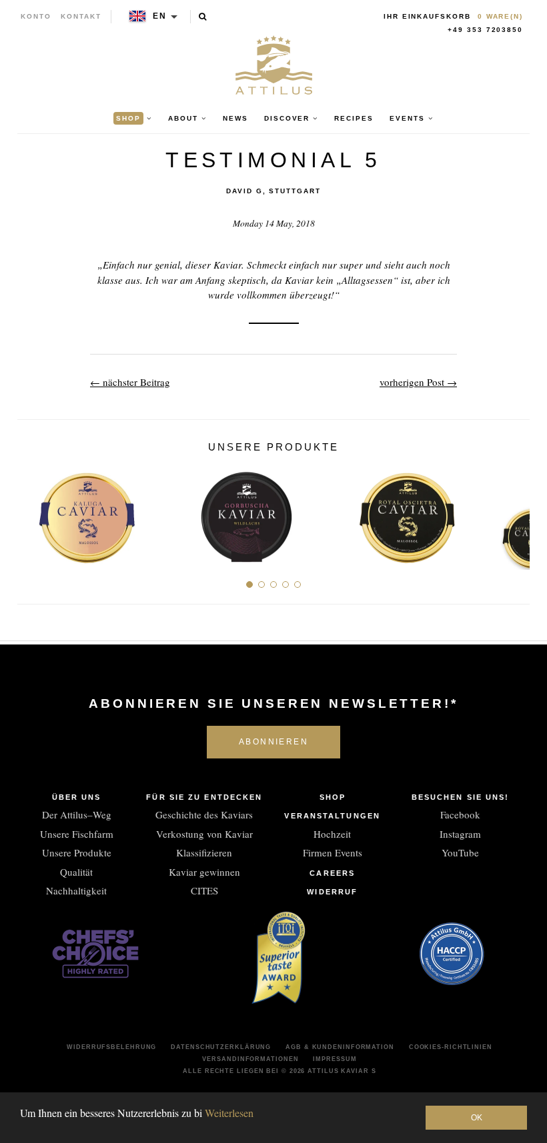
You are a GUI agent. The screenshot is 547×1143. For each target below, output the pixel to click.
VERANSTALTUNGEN (332, 816)
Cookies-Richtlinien (450, 1047)
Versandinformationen (250, 1059)
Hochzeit (332, 833)
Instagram (460, 833)
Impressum (334, 1059)
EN (160, 16)
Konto (36, 16)
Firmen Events (332, 852)
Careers (332, 873)
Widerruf (332, 892)
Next (515, 512)
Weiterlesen (229, 1113)
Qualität (76, 871)
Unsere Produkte (76, 852)
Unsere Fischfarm (76, 833)
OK (476, 1117)
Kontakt (81, 16)
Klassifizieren (204, 852)
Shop (333, 797)
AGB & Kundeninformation (340, 1047)
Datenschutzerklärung (221, 1047)
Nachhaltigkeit (76, 890)
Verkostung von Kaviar (204, 833)
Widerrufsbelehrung (111, 1047)
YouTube (460, 852)
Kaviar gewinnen (204, 871)
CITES (204, 890)
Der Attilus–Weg (76, 814)
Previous (32, 512)
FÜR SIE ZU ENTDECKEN (204, 797)
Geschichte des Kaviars (204, 814)
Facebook (460, 814)
